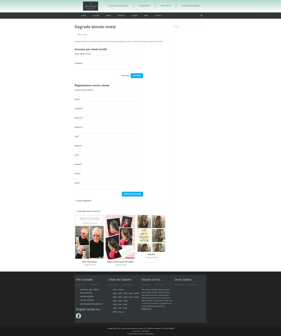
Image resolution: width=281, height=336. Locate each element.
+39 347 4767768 (165, 6)
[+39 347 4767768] (157, 6)
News (146, 16)
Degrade (151, 254)
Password (78, 63)
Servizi (108, 16)
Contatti (158, 16)
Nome (77, 99)
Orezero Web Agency (147, 334)
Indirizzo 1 (79, 118)
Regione (78, 146)
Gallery (134, 16)
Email (77, 183)
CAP (77, 155)
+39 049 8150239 (144, 6)
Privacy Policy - (136, 331)
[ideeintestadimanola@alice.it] (178, 6)
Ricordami (126, 76)
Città (77, 136)
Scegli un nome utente (84, 90)
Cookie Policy (145, 331)
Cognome (79, 108)
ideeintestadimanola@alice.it (190, 6)
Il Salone (95, 16)
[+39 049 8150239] (136, 6)
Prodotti (121, 16)
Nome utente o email (83, 54)
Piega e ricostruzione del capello (120, 262)
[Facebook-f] (201, 15)
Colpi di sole (82, 34)
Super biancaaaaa (89, 262)
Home (83, 16)
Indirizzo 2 (79, 127)
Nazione (78, 164)
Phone (78, 174)
